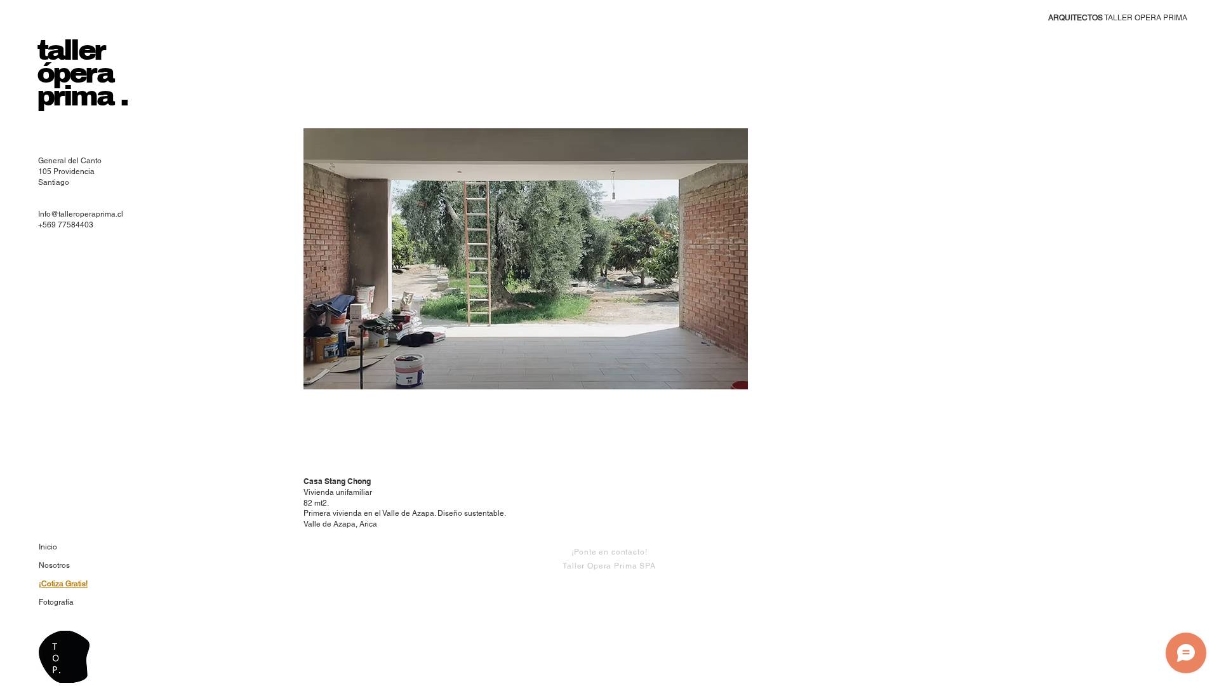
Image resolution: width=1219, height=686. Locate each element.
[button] (525, 258)
